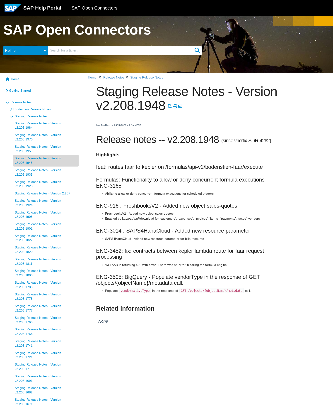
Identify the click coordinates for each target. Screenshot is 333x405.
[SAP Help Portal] (13, 10)
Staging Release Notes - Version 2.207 (42, 193)
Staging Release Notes (31, 116)
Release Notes (20, 102)
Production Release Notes (32, 109)
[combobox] (120, 50)
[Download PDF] (170, 106)
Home (15, 79)
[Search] (197, 50)
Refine (10, 50)
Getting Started (20, 90)
